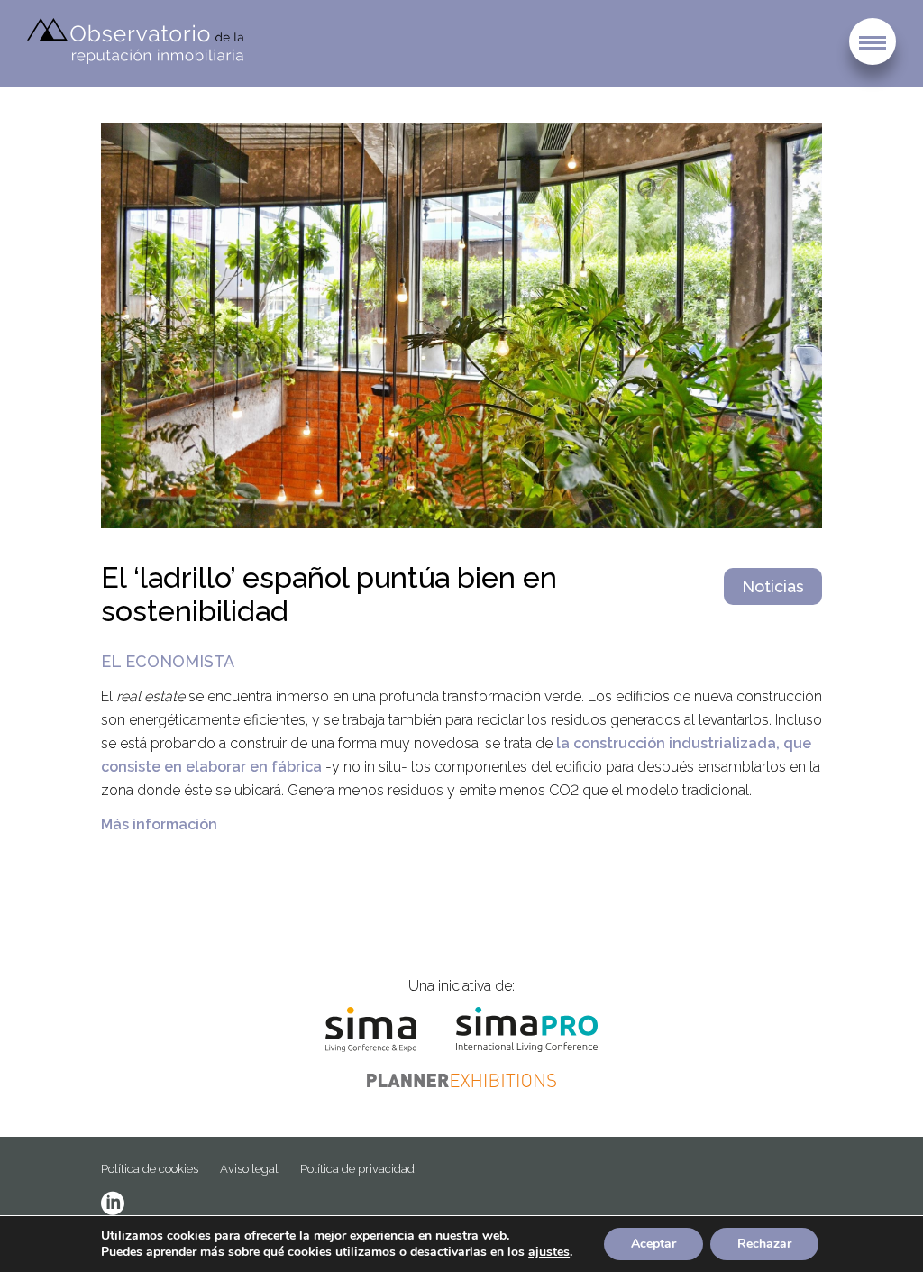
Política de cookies (149, 1169)
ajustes (549, 1252)
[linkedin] (112, 1203)
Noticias (773, 586)
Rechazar (764, 1243)
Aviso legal (249, 1169)
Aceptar (653, 1243)
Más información (159, 824)
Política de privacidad (357, 1169)
